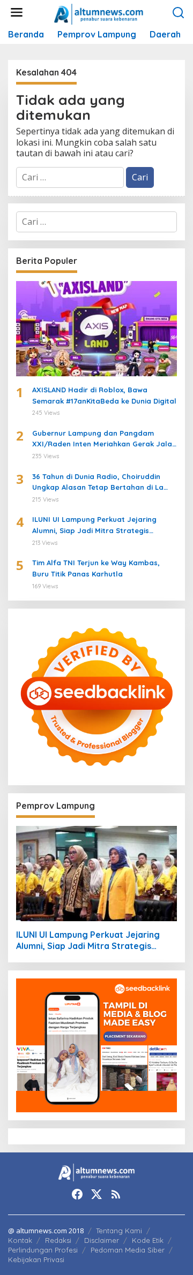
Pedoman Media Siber (128, 1250)
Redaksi (58, 1240)
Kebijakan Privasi (36, 1259)
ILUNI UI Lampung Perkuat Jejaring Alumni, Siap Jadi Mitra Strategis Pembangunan (94, 525)
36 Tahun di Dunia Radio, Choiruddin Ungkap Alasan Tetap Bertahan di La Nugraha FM (98, 483)
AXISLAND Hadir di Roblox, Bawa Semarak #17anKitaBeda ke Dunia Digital (104, 395)
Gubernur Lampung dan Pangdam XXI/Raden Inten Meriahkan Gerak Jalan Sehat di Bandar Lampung (104, 439)
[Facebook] (77, 1194)
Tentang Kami (119, 1230)
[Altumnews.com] (99, 13)
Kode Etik (148, 1240)
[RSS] (116, 1194)
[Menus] (16, 12)
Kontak (20, 1240)
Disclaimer (101, 1240)
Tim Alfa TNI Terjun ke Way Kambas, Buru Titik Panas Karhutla (96, 568)
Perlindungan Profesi (43, 1250)
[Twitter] (96, 1194)
